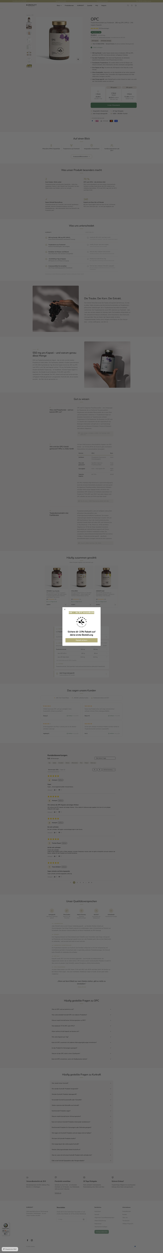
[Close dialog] (64, 609)
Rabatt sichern (81, 640)
